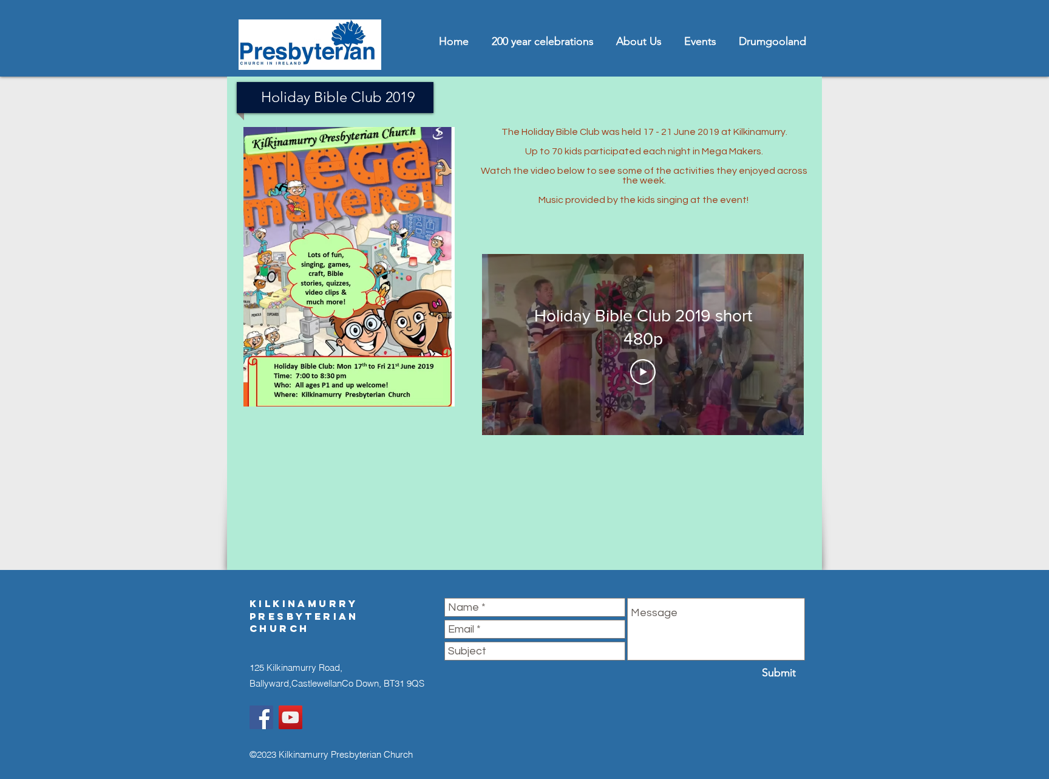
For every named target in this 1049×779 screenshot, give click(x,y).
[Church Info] (261, 717)
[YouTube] (290, 717)
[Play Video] (643, 372)
